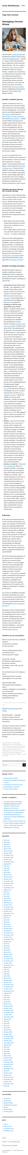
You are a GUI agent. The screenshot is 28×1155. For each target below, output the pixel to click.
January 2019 (8, 1034)
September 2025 (9, 862)
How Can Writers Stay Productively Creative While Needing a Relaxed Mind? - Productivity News (15, 823)
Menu (23, 5)
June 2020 (7, 997)
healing (22, 747)
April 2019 (7, 1027)
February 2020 (8, 1006)
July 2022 (6, 943)
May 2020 (7, 999)
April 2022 (7, 950)
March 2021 (7, 978)
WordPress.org (8, 1130)
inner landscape (16, 423)
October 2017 (8, 1066)
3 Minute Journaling (15, 801)
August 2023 (7, 915)
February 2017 (8, 1073)
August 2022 (7, 941)
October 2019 (8, 1015)
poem (13, 752)
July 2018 (6, 1047)
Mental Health (16, 742)
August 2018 (7, 1045)
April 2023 (7, 924)
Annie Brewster (15, 573)
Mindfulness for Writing (11, 827)
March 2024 (7, 900)
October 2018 (8, 1040)
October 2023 (8, 911)
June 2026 (7, 842)
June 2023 (7, 920)
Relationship (8, 1109)
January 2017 (8, 1075)
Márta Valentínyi (13, 708)
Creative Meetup (17, 54)
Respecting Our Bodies (11, 778)
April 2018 (7, 1053)
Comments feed (9, 1128)
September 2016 (8, 1083)
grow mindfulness (14, 747)
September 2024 (9, 887)
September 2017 (8, 1068)
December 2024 (8, 881)
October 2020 (8, 989)
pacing (9, 752)
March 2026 (7, 849)
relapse (17, 752)
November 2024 (8, 883)
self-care (6, 388)
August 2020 (8, 993)
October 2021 (8, 963)
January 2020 (8, 1008)
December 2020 (8, 984)
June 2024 (7, 894)
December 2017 (8, 1062)
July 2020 (6, 995)
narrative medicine (17, 260)
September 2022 (9, 939)
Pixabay (4, 711)
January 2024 (8, 905)
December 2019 (8, 1010)
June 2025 (7, 868)
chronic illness (5, 746)
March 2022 (7, 952)
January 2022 (8, 956)
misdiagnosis (5, 750)
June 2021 (6, 971)
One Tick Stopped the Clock (11, 59)
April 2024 (7, 898)
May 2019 (6, 1025)
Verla (5, 801)
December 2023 (8, 907)
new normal (12, 750)
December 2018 (8, 1036)
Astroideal (7, 814)
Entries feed (7, 1126)
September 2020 (9, 991)
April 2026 (7, 846)
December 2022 (8, 933)
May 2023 (7, 922)
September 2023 (9, 913)
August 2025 (7, 864)
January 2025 (8, 879)
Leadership (7, 1101)
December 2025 (8, 855)
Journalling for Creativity (12, 787)
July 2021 (6, 969)
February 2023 (8, 928)
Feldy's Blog (7, 810)
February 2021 (8, 980)
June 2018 (7, 1049)
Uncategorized (8, 1111)
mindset (4, 276)
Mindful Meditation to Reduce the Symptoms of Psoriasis (12, 806)
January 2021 (8, 982)
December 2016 (8, 1077)
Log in (6, 1124)
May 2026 (7, 844)
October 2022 (8, 937)
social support (12, 754)
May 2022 (7, 948)
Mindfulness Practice (7, 744)
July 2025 (6, 866)
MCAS (12, 623)
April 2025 (7, 872)
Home (4, 1138)
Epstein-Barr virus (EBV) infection (13, 116)
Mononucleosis (14, 118)
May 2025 (7, 870)
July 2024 (6, 892)
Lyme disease (13, 629)
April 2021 (7, 976)
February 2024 (8, 902)
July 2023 (6, 918)
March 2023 (7, 926)
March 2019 (7, 1030)
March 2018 (7, 1055)
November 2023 (8, 909)
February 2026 (8, 851)
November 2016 (8, 1079)
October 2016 (8, 1081)
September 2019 (8, 1017)
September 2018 (9, 1043)
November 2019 (8, 1012)
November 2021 (8, 961)
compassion (13, 746)
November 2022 (8, 935)
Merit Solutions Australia (9, 1145)
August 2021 (7, 967)
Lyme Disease (6, 114)
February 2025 (8, 877)
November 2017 (8, 1064)
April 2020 (7, 1002)
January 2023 (8, 930)
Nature (6, 1107)
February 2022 (8, 954)
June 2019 (6, 1023)
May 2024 (7, 896)
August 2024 (7, 890)
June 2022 (7, 946)
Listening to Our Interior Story (13, 784)
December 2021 (8, 958)
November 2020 (9, 987)
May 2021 (6, 974)
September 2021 (8, 965)
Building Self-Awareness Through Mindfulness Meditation (14, 817)
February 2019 (8, 1032)
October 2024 (8, 885)
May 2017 (6, 1071)
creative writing (6, 747)
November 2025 (8, 857)
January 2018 (8, 1060)
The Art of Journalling (11, 789)
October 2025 (8, 859)
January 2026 (8, 853)
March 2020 (7, 1004)
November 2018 (8, 1038)
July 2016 (6, 1086)
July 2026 (6, 840)
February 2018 (8, 1058)
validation (18, 754)
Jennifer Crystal (7, 155)
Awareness (7, 1098)
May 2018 (6, 1051)
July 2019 (6, 1021)
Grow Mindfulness (10, 6)
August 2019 (7, 1019)
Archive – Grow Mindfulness (10, 1141)
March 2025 (7, 874)
